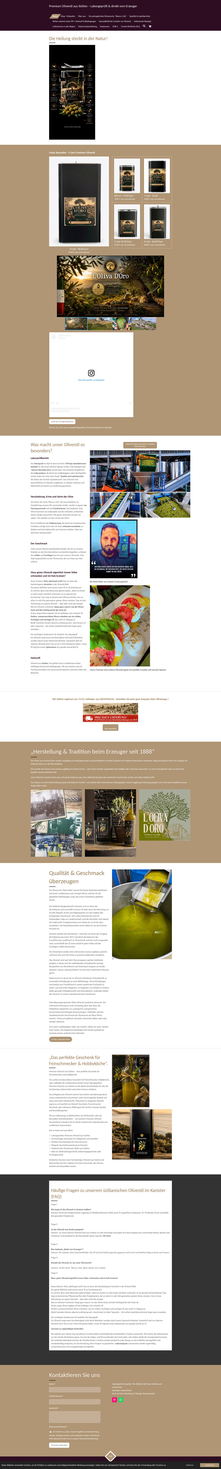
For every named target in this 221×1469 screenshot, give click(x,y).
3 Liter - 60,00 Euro (153, 241)
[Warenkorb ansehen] (150, 26)
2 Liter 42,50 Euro (123, 241)
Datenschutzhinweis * (58, 1427)
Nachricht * (54, 1408)
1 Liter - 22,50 (151, 195)
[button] (170, 258)
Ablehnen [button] (190, 1465)
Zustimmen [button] (209, 1465)
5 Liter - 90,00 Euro (79, 249)
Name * (52, 1384)
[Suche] (144, 26)
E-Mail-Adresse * (56, 1396)
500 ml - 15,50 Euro (123, 195)
